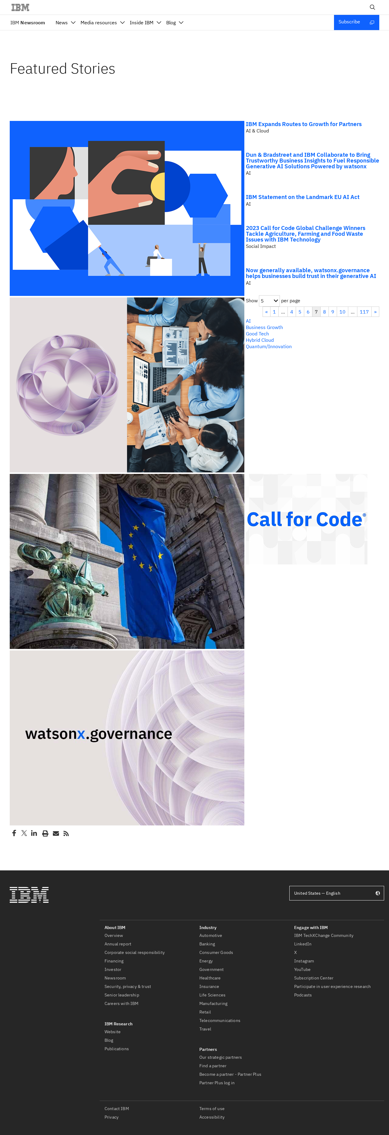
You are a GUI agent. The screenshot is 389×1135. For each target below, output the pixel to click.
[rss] (66, 833)
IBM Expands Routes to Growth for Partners (304, 124)
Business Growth (264, 327)
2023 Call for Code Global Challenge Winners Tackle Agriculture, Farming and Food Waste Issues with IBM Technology (305, 233)
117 (364, 312)
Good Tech (257, 334)
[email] (55, 833)
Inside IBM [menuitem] (141, 22)
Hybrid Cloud (260, 340)
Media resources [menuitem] (99, 22)
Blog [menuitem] (171, 22)
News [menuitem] (62, 22)
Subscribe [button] (349, 22)
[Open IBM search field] (372, 7)
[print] (44, 833)
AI (248, 321)
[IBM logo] (23, 7)
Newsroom (27, 22)
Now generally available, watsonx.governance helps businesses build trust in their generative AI (311, 272)
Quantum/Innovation (269, 346)
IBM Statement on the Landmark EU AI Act (303, 197)
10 (342, 312)
